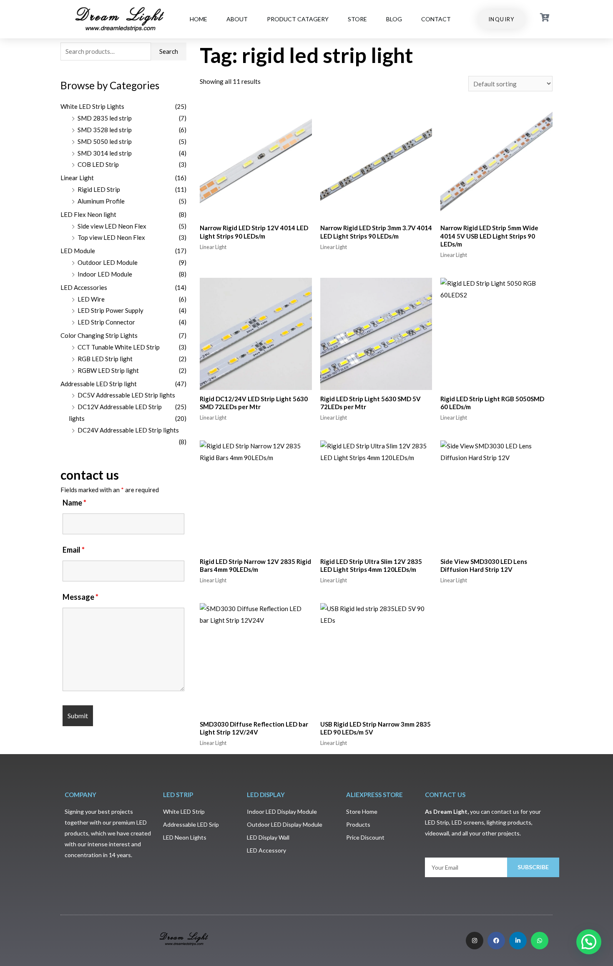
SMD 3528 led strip (105, 129)
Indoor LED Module (105, 274)
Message (80, 596)
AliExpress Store (374, 794)
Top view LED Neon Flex (111, 237)
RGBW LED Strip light (108, 370)
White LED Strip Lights (92, 106)
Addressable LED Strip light (98, 383)
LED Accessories (83, 287)
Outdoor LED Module (108, 262)
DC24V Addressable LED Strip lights (128, 430)
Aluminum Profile (101, 201)
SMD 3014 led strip (105, 153)
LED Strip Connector (106, 322)
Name (74, 502)
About (237, 19)
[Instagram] (474, 940)
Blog (394, 19)
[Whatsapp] (539, 940)
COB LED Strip (98, 164)
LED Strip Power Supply (110, 310)
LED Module (77, 250)
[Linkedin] (518, 940)
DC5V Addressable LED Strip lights (126, 395)
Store (357, 19)
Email (74, 549)
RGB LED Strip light (105, 358)
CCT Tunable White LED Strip (119, 347)
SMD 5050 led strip (105, 141)
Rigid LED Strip (99, 189)
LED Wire (91, 299)
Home (198, 19)
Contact (436, 19)
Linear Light (77, 177)
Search (168, 51)
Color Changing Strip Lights (99, 335)
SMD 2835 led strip (105, 118)
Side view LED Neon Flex (112, 226)
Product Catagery (298, 19)
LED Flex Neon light (88, 214)
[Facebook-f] (496, 940)
